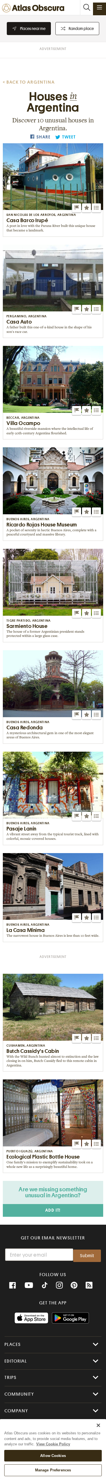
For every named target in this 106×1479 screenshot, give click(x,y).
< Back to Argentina (29, 82)
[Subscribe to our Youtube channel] (29, 1285)
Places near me (33, 29)
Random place (81, 29)
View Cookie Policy (53, 1444)
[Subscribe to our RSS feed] (89, 1285)
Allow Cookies (53, 1456)
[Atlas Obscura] (34, 8)
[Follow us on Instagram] (59, 1285)
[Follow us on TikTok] (45, 1286)
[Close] (98, 1425)
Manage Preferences (53, 1470)
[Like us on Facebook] (12, 1285)
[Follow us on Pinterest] (74, 1285)
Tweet (69, 137)
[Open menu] (99, 7)
